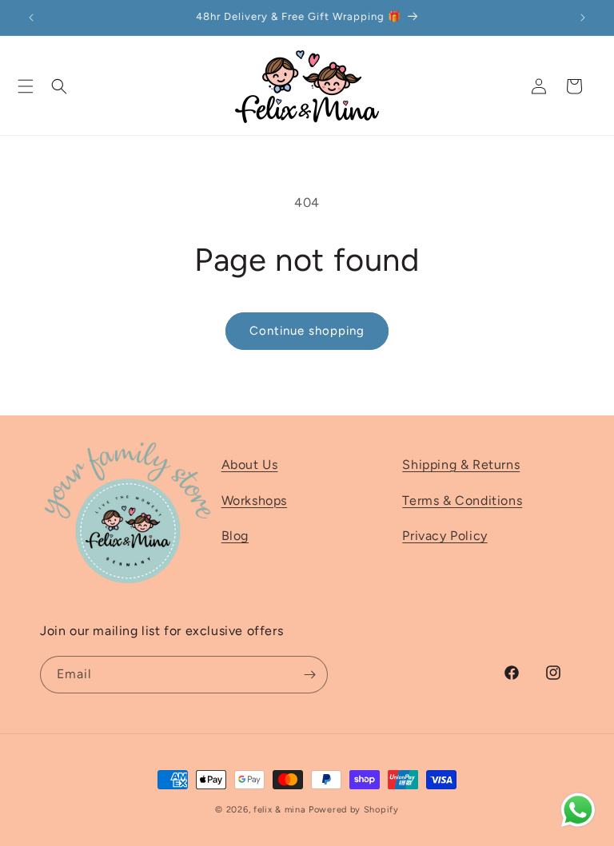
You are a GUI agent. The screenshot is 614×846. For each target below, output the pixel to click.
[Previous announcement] (31, 17)
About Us (249, 464)
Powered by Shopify (354, 809)
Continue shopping (307, 331)
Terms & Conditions (462, 500)
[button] (25, 86)
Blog (235, 535)
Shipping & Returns (461, 464)
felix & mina (279, 809)
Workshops (254, 500)
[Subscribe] (309, 674)
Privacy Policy (444, 535)
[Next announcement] (582, 17)
